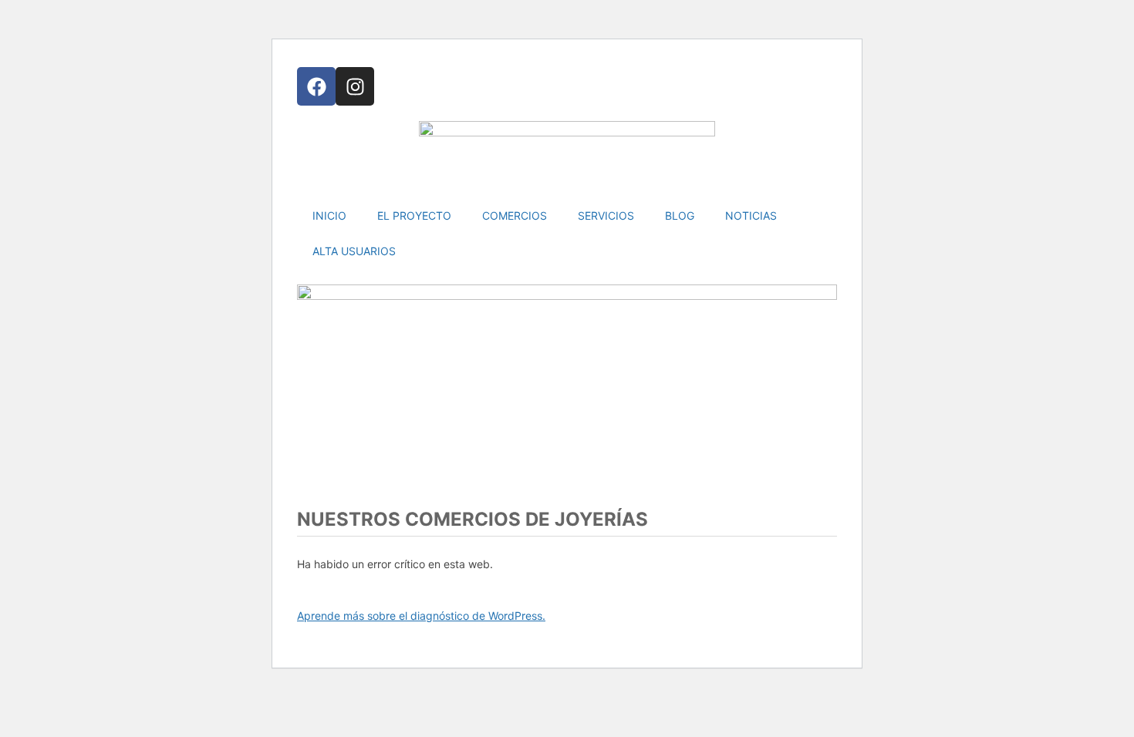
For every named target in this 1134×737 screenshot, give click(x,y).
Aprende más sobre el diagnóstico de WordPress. (421, 615)
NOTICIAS (751, 215)
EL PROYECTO (414, 215)
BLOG (679, 215)
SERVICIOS (606, 215)
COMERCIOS (514, 215)
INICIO (329, 215)
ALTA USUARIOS (354, 250)
